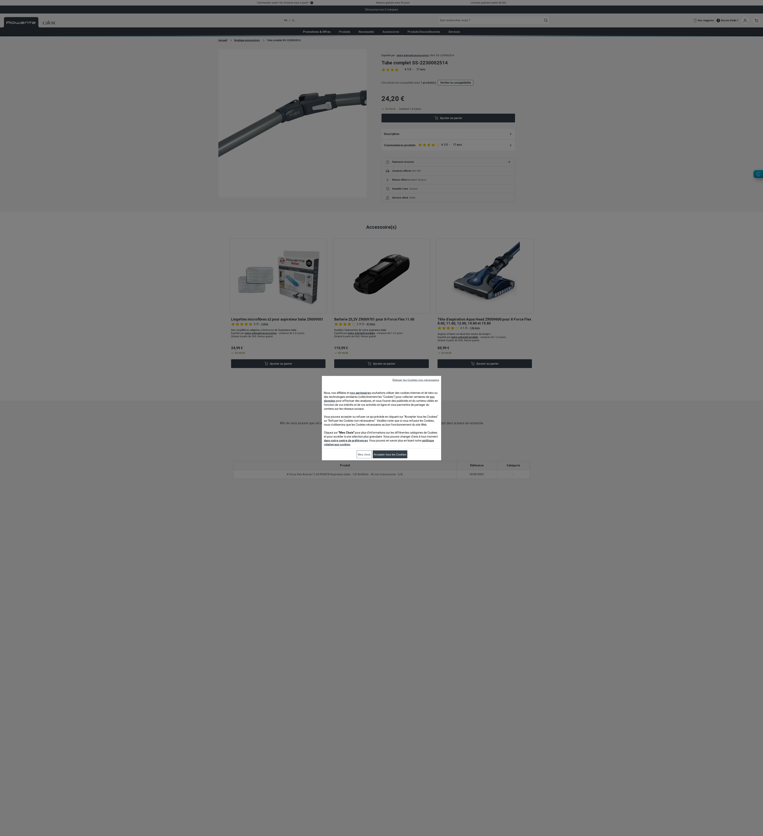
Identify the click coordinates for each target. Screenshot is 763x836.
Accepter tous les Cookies (390, 454)
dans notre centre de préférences (346, 440)
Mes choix (364, 454)
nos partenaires (360, 392)
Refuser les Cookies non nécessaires (415, 379)
